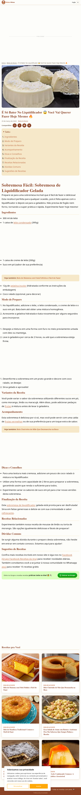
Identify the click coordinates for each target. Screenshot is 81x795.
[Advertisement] (40, 20)
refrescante (8, 513)
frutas (8, 406)
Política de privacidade (41, 793)
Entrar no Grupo (68, 575)
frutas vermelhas (13, 421)
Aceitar (38, 786)
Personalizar (18, 786)
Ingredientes (11, 136)
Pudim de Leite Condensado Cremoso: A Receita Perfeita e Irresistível (59, 775)
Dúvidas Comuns (13, 166)
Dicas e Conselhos (13, 154)
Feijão (74, 2)
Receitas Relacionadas (15, 162)
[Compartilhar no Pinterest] (24, 125)
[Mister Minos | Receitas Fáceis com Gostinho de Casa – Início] (8, 2)
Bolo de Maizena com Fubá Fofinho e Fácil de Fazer (39, 278)
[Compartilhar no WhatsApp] (15, 125)
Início (4, 63)
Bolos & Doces (12, 63)
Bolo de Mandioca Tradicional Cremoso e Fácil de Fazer (18, 730)
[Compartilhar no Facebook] (20, 125)
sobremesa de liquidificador (21, 505)
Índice (7, 131)
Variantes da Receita (14, 145)
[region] (27, 778)
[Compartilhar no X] (29, 125)
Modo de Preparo (13, 141)
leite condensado (22, 222)
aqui (4, 566)
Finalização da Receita (15, 158)
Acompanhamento (13, 149)
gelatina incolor (18, 285)
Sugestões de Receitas (15, 171)
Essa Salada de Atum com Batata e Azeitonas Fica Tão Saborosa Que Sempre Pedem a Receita (60, 732)
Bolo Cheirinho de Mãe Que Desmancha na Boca (37, 429)
